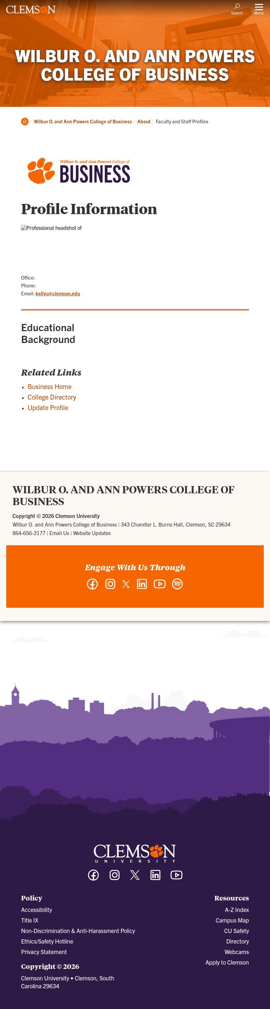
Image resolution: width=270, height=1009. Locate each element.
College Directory (52, 397)
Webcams (237, 951)
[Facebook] (93, 878)
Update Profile (48, 407)
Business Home (49, 386)
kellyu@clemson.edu (58, 293)
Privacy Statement (44, 951)
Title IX (29, 920)
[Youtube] (176, 878)
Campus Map (232, 920)
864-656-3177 (29, 532)
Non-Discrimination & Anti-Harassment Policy (78, 930)
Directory (237, 941)
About (143, 121)
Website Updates (92, 532)
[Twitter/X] (135, 878)
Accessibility (36, 909)
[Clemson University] (31, 12)
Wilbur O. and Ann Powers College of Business (83, 121)
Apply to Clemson (227, 962)
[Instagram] (114, 878)
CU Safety (236, 930)
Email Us (59, 532)
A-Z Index (237, 909)
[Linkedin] (155, 878)
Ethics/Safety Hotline (47, 941)
